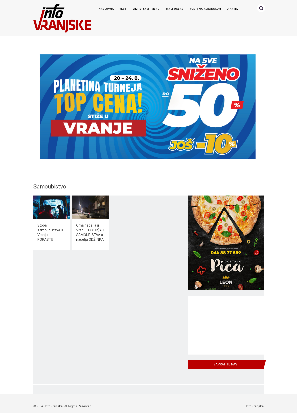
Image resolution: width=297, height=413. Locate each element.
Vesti (123, 8)
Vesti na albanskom (205, 8)
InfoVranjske (54, 406)
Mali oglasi (175, 8)
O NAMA (232, 8)
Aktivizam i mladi (147, 8)
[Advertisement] (226, 325)
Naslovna (106, 8)
